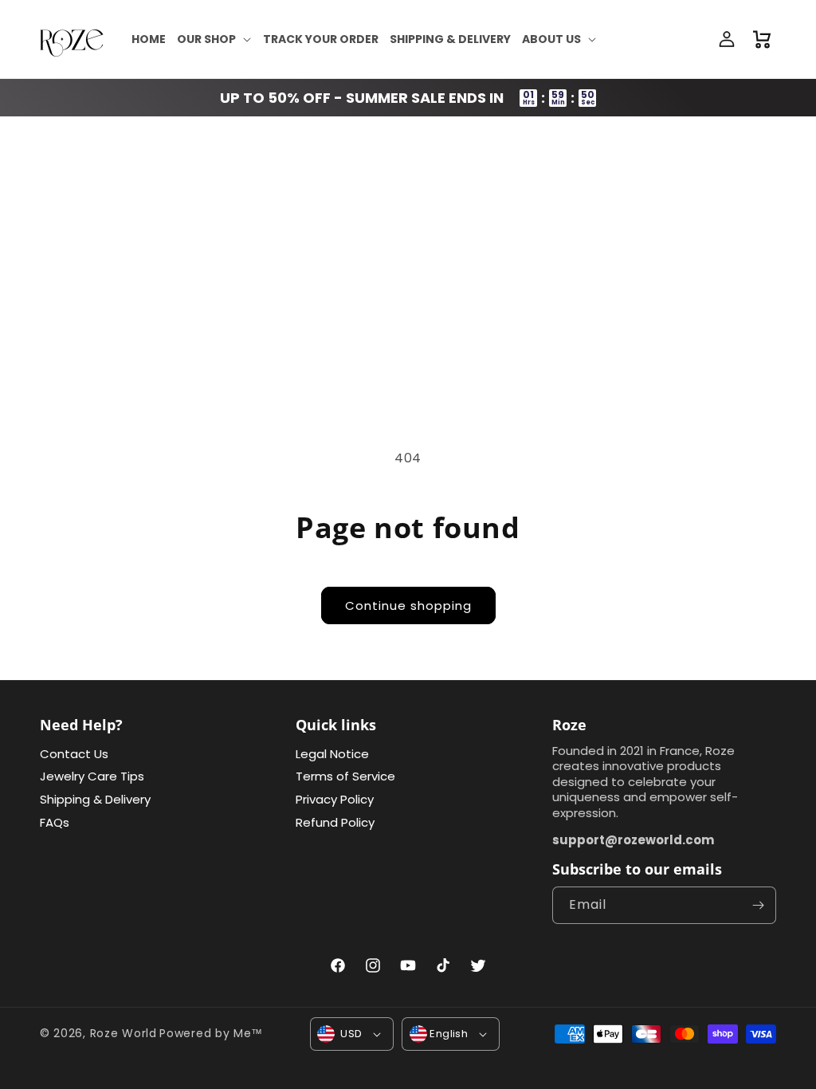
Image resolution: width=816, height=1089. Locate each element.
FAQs (54, 822)
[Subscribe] (757, 905)
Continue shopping (408, 605)
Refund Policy (335, 822)
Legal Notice (332, 753)
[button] (214, 39)
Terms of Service (345, 776)
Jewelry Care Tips (92, 776)
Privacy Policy (335, 799)
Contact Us (74, 753)
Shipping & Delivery (95, 799)
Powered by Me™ (211, 1033)
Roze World (123, 1033)
